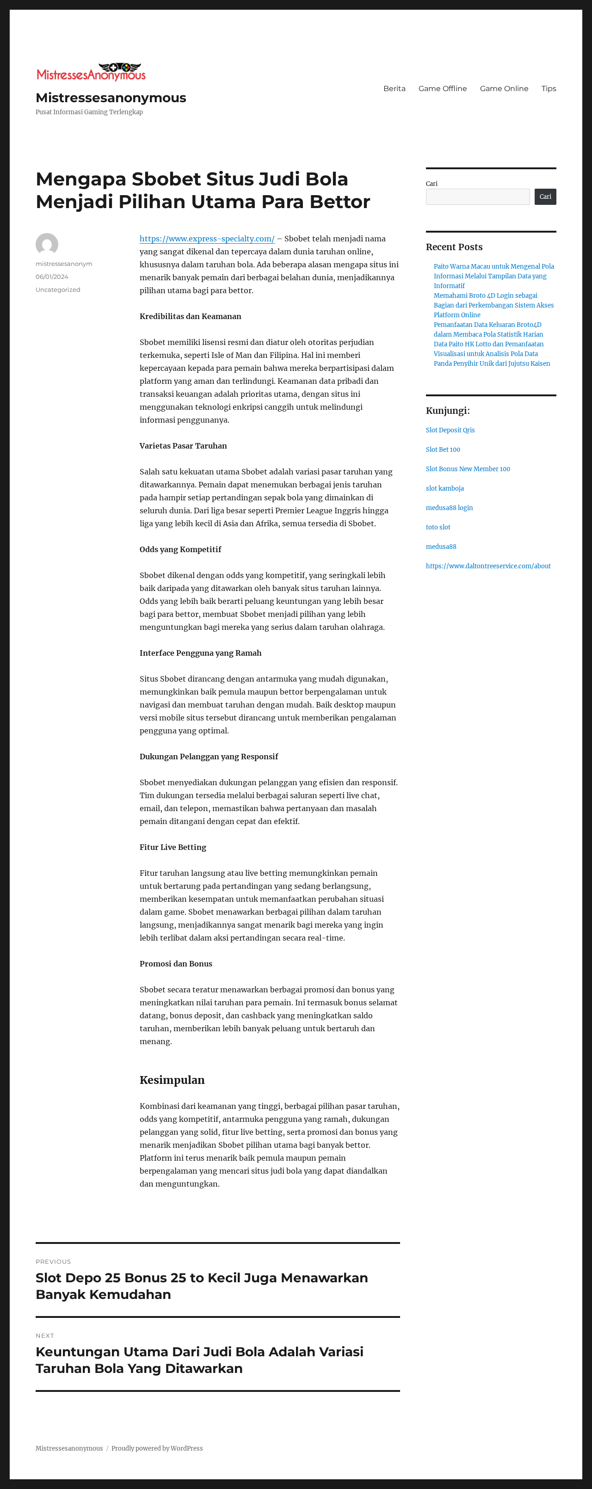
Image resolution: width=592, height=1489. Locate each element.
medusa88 (441, 547)
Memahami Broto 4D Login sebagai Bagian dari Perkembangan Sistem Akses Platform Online (494, 305)
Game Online (504, 88)
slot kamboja (445, 488)
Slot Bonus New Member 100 (468, 469)
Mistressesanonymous (111, 97)
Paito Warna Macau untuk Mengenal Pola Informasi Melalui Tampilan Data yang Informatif (494, 276)
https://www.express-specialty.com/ (207, 238)
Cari (432, 184)
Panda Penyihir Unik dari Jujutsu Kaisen (492, 364)
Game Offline (443, 88)
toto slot (438, 527)
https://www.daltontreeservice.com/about (488, 566)
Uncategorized (58, 289)
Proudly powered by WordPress (157, 1448)
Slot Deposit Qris (450, 430)
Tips (549, 88)
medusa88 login (449, 508)
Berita (394, 88)
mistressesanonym (64, 263)
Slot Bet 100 (443, 450)
